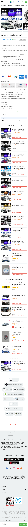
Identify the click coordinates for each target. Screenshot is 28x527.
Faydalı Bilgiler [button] (5, 483)
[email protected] (13, 434)
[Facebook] (7, 468)
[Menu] (1, 2)
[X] (10, 468)
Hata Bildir (15, 425)
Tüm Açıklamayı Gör (14, 112)
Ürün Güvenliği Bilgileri (22, 89)
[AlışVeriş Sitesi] (26, 2)
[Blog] (21, 468)
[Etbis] (10, 501)
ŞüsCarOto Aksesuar (7, 39)
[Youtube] (18, 468)
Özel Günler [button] (5, 493)
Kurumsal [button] (4, 486)
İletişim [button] (3, 489)
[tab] (14, 482)
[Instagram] (14, 468)
